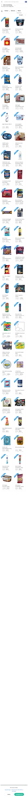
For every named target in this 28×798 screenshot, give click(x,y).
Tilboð (19, 10)
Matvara (13, 10)
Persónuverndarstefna (17, 789)
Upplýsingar (8, 789)
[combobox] (22, 15)
